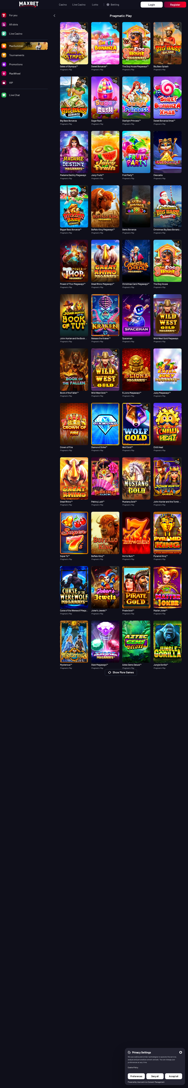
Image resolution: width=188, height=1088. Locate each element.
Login (151, 4)
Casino (63, 4)
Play (74, 52)
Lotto (95, 4)
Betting (115, 4)
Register (175, 4)
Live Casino (79, 4)
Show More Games (123, 672)
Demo (74, 59)
